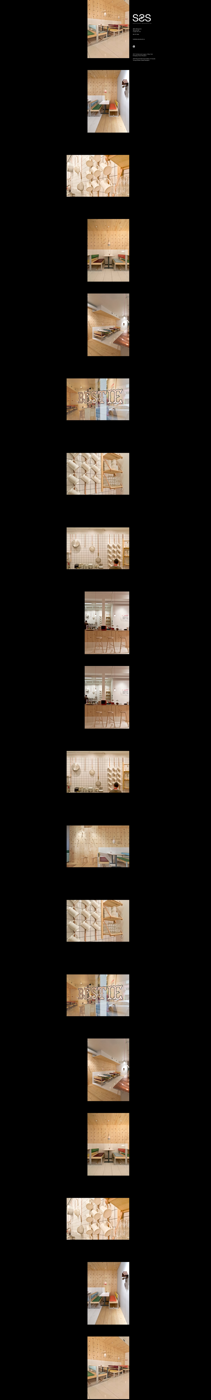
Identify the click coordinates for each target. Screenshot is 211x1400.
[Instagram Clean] (134, 46)
